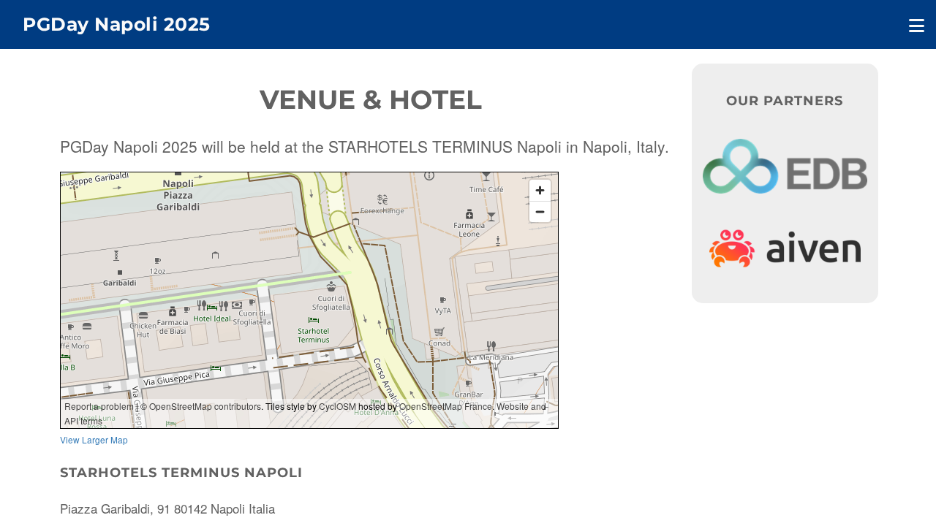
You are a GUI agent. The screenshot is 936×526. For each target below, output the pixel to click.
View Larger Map (94, 439)
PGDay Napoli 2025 (117, 24)
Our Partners (784, 101)
